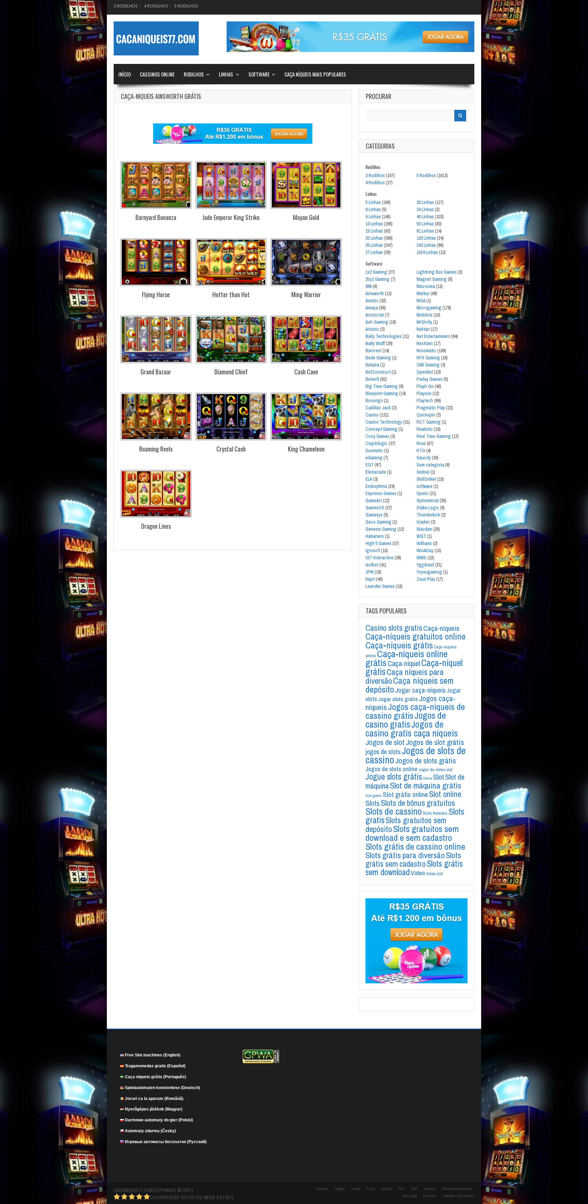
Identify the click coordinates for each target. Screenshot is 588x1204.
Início (124, 74)
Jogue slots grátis (393, 776)
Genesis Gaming (380, 529)
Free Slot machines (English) (152, 1055)
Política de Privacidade (457, 1189)
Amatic (371, 301)
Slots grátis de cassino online (415, 846)
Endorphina (376, 486)
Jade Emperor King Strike (231, 217)
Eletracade (375, 472)
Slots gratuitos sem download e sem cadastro (412, 833)
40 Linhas (425, 217)
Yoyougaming (429, 572)
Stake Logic (427, 508)
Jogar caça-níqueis (420, 690)
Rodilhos (194, 74)
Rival (421, 443)
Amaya (371, 308)
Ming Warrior (306, 294)
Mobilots (424, 315)
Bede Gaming (378, 358)
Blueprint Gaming (381, 393)
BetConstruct (378, 372)
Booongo (374, 400)
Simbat (422, 472)
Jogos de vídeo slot (435, 770)
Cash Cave (306, 371)
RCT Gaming (428, 422)
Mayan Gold (306, 217)
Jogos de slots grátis (425, 761)
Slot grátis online (405, 794)
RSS (414, 1189)
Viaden (423, 522)
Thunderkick (428, 515)
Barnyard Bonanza (155, 217)
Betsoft (372, 379)
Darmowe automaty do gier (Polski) (159, 1120)
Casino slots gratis (393, 627)
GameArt (373, 500)
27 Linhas (374, 252)
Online (427, 778)
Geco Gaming (378, 522)
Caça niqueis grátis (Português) (155, 1076)
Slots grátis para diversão (405, 855)
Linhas (226, 74)
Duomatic (374, 450)
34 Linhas (425, 209)
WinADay (425, 550)
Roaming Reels (156, 448)
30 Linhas (425, 202)
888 (368, 286)
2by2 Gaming (377, 279)
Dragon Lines (156, 526)
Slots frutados (435, 813)
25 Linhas (374, 245)
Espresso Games (380, 493)
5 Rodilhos (186, 6)
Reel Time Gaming (433, 436)
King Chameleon (306, 448)
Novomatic (426, 350)
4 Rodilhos (156, 6)
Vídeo (418, 872)
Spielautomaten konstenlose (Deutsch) (162, 1087)
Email (370, 1189)
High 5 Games (378, 543)
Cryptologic (376, 443)
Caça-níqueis (441, 628)
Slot (438, 777)
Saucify (423, 458)
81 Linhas (425, 231)
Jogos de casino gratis (405, 720)
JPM (369, 572)
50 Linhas (425, 224)
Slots (372, 803)
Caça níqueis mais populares (315, 74)
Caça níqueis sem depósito (409, 684)
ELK (368, 479)
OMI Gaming (428, 365)
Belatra (372, 365)
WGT (421, 536)
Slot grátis (373, 795)
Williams (424, 543)
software (424, 486)
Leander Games (380, 586)
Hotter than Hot (231, 294)
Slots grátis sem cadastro (413, 859)
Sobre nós (429, 1196)
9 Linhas (373, 217)
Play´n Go (425, 386)
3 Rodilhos (125, 6)
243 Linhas (426, 245)
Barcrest (373, 350)
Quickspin (425, 415)
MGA (420, 301)
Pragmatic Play (430, 408)
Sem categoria (430, 465)
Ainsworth (374, 293)
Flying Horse (156, 294)
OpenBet (424, 372)
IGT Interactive (379, 558)
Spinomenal (427, 500)
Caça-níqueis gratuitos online (415, 636)
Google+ (340, 1189)
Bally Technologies (383, 336)
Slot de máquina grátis (425, 785)
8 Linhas (373, 209)
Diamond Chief (231, 371)
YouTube (386, 1189)
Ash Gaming (376, 322)
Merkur (422, 293)
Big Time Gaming (381, 386)
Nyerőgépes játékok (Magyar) (153, 1109)
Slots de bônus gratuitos (418, 802)
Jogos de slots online (391, 768)
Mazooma (425, 286)
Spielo (422, 493)
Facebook (322, 1189)
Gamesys (373, 515)
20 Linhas (374, 238)
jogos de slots (383, 751)
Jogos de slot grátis (435, 742)
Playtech (424, 400)
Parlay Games (429, 379)
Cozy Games (377, 436)
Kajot (370, 579)
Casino (372, 415)
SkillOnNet (426, 479)
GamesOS (374, 508)
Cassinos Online (157, 74)
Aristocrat (374, 315)
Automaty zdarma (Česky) (150, 1131)
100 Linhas (426, 238)
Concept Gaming (381, 429)
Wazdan (424, 529)
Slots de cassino (393, 811)
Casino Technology (383, 422)
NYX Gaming (428, 358)
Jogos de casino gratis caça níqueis (411, 729)
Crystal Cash (231, 448)
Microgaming (428, 308)
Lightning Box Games (436, 272)
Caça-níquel (404, 663)
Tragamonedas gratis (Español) (155, 1066)
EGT (369, 465)
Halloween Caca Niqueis (458, 1196)
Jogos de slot (385, 742)
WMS (421, 558)
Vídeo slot (434, 874)
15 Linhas (374, 231)
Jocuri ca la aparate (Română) (154, 1098)
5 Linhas (373, 202)
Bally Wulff (375, 343)
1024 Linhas (427, 252)
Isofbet (371, 565)
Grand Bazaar (156, 371)
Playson (423, 393)
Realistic (424, 429)
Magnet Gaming (431, 279)
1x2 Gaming (376, 272)
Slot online (445, 794)
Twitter (355, 1189)
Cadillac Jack (378, 408)
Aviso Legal (410, 1196)
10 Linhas (374, 224)
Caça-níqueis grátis (399, 645)
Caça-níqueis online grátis (406, 658)
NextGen (424, 343)
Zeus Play (425, 579)
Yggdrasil (425, 565)
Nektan (423, 329)
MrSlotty (424, 322)
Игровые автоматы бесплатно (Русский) (166, 1141)
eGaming (373, 458)
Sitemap (429, 1189)
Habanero (374, 536)
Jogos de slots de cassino (415, 755)
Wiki (401, 1189)
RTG (420, 450)
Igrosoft (372, 550)
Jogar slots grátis (398, 699)
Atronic (372, 329)
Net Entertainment (433, 336)
